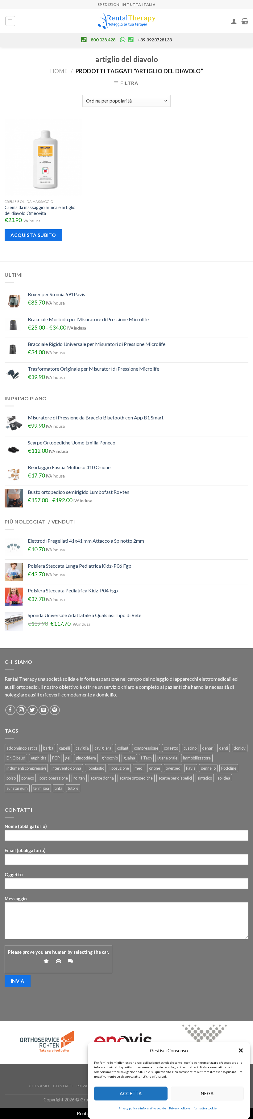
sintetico (204, 778)
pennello (208, 768)
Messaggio (16, 898)
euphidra (39, 757)
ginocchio (110, 757)
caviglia (82, 748)
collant (122, 748)
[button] (241, 1050)
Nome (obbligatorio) (26, 826)
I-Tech (146, 757)
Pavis (190, 768)
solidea (224, 778)
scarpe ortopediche (136, 778)
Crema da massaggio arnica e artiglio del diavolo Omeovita (40, 210)
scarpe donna (102, 778)
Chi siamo (39, 1085)
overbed (173, 768)
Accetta (131, 1093)
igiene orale (167, 757)
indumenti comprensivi (26, 768)
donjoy (240, 748)
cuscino (190, 748)
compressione (146, 748)
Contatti (63, 1085)
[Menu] (10, 21)
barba (48, 748)
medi (139, 768)
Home (59, 71)
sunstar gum (17, 788)
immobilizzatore (197, 757)
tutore (73, 788)
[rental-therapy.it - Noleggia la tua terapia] (126, 21)
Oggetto (14, 874)
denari (208, 748)
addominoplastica (22, 748)
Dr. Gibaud (15, 757)
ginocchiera (86, 757)
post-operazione (53, 778)
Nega (207, 1093)
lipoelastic (95, 768)
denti (223, 748)
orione (154, 768)
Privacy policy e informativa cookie (142, 1108)
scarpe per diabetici (175, 778)
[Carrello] (244, 21)
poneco (27, 778)
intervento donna (66, 768)
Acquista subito (33, 235)
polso (11, 778)
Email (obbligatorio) (25, 850)
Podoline (228, 768)
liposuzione (119, 768)
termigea (41, 788)
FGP (56, 757)
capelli (64, 748)
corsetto (171, 748)
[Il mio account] (234, 21)
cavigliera (102, 748)
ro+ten (79, 778)
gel (67, 757)
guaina (129, 757)
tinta (58, 788)
